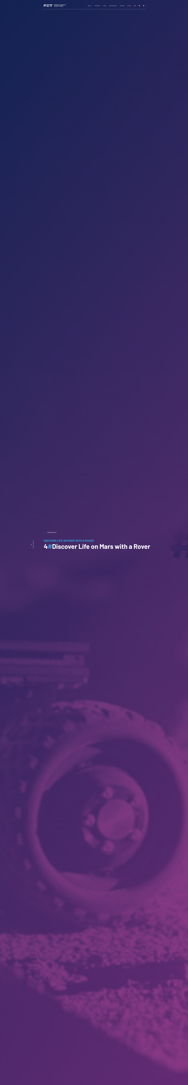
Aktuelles (122, 5)
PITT (55, 5)
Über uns (90, 5)
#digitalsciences (52, 532)
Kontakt (129, 5)
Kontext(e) (97, 5)
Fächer (104, 5)
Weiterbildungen (113, 5)
